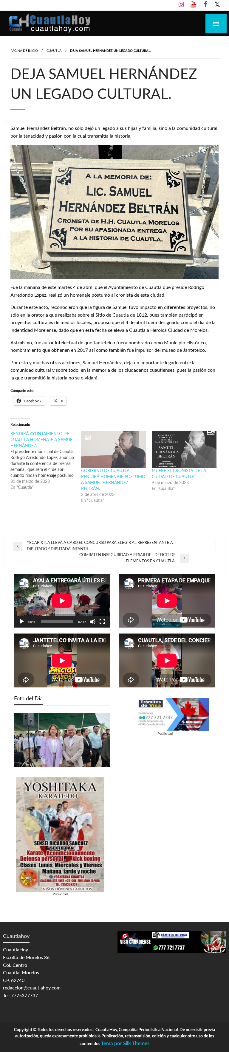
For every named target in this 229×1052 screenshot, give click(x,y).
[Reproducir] (22, 622)
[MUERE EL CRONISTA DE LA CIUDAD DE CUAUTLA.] (184, 449)
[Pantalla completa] (102, 622)
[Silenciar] (93, 622)
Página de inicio (24, 50)
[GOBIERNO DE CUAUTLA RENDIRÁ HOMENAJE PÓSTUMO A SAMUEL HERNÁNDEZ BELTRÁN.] (113, 449)
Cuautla (54, 50)
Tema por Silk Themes (125, 1043)
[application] (62, 601)
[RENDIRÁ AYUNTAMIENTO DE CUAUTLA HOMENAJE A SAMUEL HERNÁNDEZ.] (45, 461)
